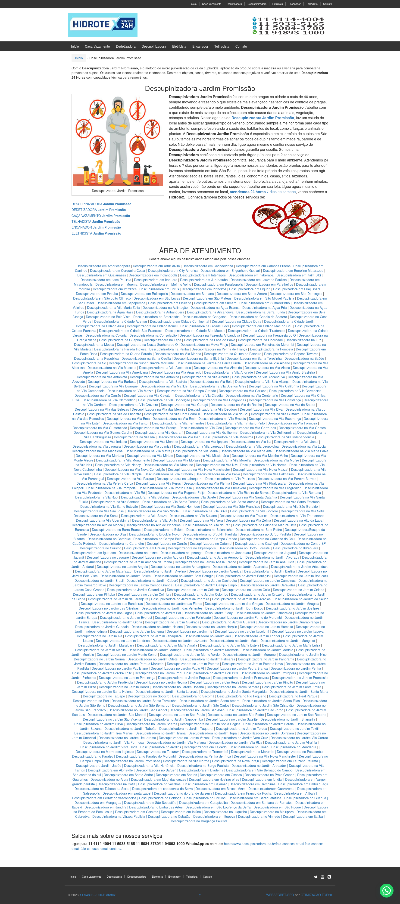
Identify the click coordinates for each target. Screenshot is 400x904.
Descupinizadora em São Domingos (296, 293)
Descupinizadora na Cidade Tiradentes (256, 330)
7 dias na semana (263, 191)
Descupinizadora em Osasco (221, 774)
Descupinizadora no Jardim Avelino (160, 571)
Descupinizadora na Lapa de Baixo (210, 339)
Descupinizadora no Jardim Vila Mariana (176, 742)
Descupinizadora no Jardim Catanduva (135, 589)
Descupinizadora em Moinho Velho (166, 284)
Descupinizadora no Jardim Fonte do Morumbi (248, 617)
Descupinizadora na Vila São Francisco (231, 506)
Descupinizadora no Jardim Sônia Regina (210, 723)
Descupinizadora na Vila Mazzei (130, 390)
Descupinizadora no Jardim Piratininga (127, 677)
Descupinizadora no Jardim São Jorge (255, 710)
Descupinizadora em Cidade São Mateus (195, 330)
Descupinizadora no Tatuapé (104, 696)
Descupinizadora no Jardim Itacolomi (242, 631)
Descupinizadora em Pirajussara (297, 289)
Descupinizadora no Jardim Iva (99, 636)
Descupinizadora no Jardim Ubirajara (267, 733)
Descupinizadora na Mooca (94, 344)
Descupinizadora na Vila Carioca (242, 390)
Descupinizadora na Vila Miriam (150, 455)
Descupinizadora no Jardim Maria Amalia (167, 645)
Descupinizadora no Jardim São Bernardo (138, 705)
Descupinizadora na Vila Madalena (97, 451)
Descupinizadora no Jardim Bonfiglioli (243, 575)
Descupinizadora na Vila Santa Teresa (170, 501)
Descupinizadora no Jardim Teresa (241, 728)
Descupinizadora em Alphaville (110, 770)
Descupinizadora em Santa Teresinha (254, 358)
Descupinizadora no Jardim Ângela (122, 566)
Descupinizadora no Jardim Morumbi (249, 654)
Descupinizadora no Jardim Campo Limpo (206, 585)
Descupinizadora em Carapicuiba (203, 802)
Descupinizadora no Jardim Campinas (268, 580)
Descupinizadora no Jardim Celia (246, 589)
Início (194, 4)
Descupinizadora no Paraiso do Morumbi (146, 756)
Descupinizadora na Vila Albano (267, 363)
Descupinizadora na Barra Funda (261, 312)
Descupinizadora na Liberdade (261, 339)
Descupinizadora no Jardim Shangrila (287, 719)
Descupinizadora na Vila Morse (276, 460)
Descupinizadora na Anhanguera (160, 312)
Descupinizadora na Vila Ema (128, 418)
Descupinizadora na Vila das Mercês (158, 409)
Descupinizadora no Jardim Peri (158, 673)
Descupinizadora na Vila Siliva (205, 511)
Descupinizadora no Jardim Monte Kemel (127, 654)
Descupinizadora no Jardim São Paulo (177, 714)
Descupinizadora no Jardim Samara (233, 686)
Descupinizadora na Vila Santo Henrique (170, 506)
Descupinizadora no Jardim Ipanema (137, 631)
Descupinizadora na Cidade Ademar (121, 321)
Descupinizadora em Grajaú (144, 548)
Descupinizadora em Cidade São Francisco (131, 330)
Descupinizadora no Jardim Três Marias (103, 733)
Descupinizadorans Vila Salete (194, 497)
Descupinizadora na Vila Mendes (154, 441)
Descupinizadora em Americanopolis (104, 265)
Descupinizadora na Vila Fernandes (178, 423)
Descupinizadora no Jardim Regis (214, 682)
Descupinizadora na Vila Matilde (164, 386)
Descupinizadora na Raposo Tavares (291, 353)
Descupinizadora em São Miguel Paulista (264, 298)
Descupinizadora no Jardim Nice (303, 654)
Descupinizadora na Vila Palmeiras (268, 474)
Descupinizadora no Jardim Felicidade (183, 617)
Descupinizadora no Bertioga (160, 798)
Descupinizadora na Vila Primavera (220, 488)
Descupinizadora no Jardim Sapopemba (173, 719)
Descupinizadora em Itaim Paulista (106, 279)
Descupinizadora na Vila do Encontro (114, 414)
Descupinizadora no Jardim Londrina (123, 640)
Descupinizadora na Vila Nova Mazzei (260, 469)
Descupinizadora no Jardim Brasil (99, 580)
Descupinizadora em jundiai (262, 779)
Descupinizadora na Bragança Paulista (199, 821)
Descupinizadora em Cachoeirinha (208, 265)
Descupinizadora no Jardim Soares (151, 723)
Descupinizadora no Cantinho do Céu (267, 538)
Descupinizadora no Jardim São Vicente (112, 719)
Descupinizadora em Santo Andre (128, 774)
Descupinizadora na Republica (96, 358)
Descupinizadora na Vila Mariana (100, 455)
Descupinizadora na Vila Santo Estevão (109, 506)
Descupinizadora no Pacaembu (300, 751)
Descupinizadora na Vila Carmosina (295, 390)
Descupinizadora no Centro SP (303, 543)
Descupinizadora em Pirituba (97, 293)
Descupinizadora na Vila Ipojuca (204, 441)
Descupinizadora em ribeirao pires (214, 779)
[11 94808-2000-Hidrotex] (103, 24)
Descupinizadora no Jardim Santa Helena (102, 691)
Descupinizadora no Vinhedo (259, 816)
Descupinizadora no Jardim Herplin (211, 626)
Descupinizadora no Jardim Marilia (100, 649)
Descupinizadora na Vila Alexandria (165, 367)
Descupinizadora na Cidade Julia (100, 326)
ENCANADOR (96, 227)
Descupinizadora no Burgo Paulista (265, 534)
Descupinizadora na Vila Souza (144, 515)
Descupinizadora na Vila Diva (261, 409)
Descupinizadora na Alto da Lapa (298, 520)
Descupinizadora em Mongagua (98, 802)
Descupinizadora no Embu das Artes (156, 807)
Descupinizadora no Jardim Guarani (228, 622)
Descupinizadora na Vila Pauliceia (230, 478)
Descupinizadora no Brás (108, 534)
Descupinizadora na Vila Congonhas (219, 400)
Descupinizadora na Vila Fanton (126, 423)
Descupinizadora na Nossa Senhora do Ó (147, 344)
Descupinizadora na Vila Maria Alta (246, 451)
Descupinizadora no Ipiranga (181, 552)
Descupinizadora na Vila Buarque (113, 386)
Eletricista (277, 4)
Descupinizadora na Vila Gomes (302, 427)
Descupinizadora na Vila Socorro (254, 511)
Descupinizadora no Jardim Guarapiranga (288, 622)
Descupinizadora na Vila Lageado (198, 446)
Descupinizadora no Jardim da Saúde (300, 599)
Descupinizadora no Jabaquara (228, 552)
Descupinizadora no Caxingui (256, 543)
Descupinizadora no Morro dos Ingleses (105, 751)
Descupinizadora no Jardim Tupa (212, 733)
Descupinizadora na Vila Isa (251, 441)
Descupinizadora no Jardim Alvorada (272, 557)
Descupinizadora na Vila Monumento (123, 460)
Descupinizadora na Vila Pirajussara (259, 483)
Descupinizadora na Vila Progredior (275, 488)
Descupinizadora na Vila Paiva (218, 474)
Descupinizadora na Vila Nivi (217, 464)
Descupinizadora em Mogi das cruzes (158, 779)
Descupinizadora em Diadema (201, 770)
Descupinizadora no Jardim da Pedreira (180, 599)
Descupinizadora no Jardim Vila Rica (235, 742)
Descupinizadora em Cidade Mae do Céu (262, 326)
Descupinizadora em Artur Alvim (157, 265)
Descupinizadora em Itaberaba (251, 275)
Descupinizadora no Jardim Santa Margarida (234, 691)
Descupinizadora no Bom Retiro (258, 529)
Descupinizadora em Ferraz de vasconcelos (104, 798)
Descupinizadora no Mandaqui (293, 747)
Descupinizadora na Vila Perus (158, 483)
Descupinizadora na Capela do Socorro (258, 316)
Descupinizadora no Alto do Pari (206, 525)
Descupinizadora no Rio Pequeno (241, 696)
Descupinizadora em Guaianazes (101, 275)
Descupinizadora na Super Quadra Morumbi (141, 363)
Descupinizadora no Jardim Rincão (267, 682)
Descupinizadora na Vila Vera (201, 520)
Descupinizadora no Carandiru (121, 543)
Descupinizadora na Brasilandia (156, 316)
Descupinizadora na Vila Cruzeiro (134, 404)
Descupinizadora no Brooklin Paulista (209, 534)
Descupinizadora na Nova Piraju (235, 760)
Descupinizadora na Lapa (162, 339)
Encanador (294, 4)
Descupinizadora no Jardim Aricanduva (299, 566)
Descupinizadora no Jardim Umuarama (127, 737)
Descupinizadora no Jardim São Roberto (296, 714)
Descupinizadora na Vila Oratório (168, 474)
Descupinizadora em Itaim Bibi (299, 275)
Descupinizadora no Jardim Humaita (266, 626)
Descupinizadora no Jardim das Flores (174, 603)
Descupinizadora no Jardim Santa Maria (298, 691)
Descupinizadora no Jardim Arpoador (258, 765)
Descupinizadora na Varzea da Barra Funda (208, 363)
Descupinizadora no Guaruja (305, 798)
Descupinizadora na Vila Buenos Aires (218, 386)
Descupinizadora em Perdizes (115, 289)
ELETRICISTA (96, 233)
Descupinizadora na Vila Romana (296, 492)
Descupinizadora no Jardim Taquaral (186, 728)
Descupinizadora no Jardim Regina (161, 682)
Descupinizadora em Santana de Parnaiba (262, 802)
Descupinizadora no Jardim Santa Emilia (291, 686)
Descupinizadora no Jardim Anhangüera (180, 566)
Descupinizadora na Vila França (153, 427)
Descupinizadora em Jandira (105, 807)
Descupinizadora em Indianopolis (153, 275)
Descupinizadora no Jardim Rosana (178, 686)
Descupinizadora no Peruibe (205, 798)
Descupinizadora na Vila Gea (200, 427)
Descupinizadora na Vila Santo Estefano (290, 501)
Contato (327, 4)
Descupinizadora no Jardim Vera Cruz (240, 737)
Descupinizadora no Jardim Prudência (105, 682)
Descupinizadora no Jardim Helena (157, 626)
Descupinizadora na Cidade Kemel (152, 326)
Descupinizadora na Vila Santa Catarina (248, 497)
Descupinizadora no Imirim (138, 552)
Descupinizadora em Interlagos (203, 275)
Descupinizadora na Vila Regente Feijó (176, 492)
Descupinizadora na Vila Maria (195, 451)
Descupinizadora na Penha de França (220, 349)
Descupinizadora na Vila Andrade (228, 372)
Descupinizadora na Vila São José (99, 511)
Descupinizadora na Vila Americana (122, 372)
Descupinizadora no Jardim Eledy (208, 612)
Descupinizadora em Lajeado (205, 747)
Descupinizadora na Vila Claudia (199, 395)
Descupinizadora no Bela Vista (108, 316)
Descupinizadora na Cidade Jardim (290, 321)
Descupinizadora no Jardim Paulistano (120, 668)
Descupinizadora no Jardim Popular (184, 677)
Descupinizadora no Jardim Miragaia (292, 603)
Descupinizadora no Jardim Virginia (291, 742)
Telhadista (312, 4)
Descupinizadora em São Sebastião (150, 802)
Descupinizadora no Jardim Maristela (211, 649)
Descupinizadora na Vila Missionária (202, 455)
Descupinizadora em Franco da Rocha (243, 793)
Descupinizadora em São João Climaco (102, 298)
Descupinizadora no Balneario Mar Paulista (264, 525)
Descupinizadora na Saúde (304, 358)
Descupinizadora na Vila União (154, 520)
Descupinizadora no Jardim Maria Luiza (291, 645)
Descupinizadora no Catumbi (211, 543)
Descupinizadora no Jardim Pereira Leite (102, 673)
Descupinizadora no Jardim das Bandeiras (112, 603)
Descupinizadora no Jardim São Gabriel (138, 710)
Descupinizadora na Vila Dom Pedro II (172, 414)
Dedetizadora (234, 4)
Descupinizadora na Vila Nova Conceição (135, 469)
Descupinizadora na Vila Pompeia (111, 488)
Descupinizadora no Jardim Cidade (298, 589)
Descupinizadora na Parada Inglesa (120, 349)
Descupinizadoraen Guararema (271, 788)
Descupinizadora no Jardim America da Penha (138, 562)
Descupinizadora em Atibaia (294, 793)
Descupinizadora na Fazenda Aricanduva (210, 335)
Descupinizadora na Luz (303, 339)
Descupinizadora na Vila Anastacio (176, 372)
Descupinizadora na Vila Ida (134, 437)
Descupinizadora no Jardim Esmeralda (263, 612)
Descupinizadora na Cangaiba (204, 316)
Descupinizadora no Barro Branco (116, 529)
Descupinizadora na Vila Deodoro (212, 409)
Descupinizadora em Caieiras (136, 811)
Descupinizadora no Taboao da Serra (102, 788)
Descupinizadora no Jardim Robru (124, 686)
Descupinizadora (256, 4)
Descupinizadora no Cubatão (169, 816)
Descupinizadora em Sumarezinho (264, 302)
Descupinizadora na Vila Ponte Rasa (165, 488)
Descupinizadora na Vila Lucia (303, 446)
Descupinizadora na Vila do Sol (225, 414)
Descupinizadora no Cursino (100, 548)
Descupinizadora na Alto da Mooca (97, 525)
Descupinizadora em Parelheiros (269, 284)
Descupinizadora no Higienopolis (192, 548)
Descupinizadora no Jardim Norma (99, 659)
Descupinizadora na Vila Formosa (292, 423)
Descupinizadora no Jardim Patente (193, 663)
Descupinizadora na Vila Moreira (227, 460)
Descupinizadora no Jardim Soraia (268, 723)
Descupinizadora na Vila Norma (263, 464)
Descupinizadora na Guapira (120, 339)
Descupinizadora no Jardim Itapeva (298, 631)
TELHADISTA (96, 221)
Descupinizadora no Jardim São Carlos (200, 705)
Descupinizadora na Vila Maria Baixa (301, 451)
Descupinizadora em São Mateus (207, 298)
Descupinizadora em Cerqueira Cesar (118, 270)
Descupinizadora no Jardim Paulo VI (177, 668)
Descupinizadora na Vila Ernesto (222, 418)
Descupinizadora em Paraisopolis (218, 284)
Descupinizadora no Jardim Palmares (207, 659)
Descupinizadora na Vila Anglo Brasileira (285, 372)
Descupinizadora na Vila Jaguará (96, 446)
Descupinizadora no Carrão (167, 543)
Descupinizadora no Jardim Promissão (300, 677)
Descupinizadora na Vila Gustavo (275, 414)
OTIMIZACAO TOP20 (316, 894)
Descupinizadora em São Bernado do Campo (259, 770)
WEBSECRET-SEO (280, 894)
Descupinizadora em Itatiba (303, 816)
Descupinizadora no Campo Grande (210, 538)
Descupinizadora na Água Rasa (110, 312)
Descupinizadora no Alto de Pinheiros (153, 525)
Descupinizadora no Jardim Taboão (130, 728)
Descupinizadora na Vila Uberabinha (102, 520)
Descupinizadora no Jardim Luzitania (180, 640)
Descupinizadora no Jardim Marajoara (106, 645)
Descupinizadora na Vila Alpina (268, 367)
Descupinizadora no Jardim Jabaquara (153, 636)
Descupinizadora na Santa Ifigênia (199, 358)
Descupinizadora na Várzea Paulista (118, 816)
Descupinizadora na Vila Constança (275, 400)
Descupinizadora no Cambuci (109, 538)
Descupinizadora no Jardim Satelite (232, 719)
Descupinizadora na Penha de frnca (204, 756)
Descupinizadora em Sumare (215, 302)
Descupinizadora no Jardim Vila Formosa (113, 742)
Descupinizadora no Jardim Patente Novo (252, 663)
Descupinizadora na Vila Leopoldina (252, 446)
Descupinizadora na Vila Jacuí (296, 441)
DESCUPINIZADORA (101, 203)
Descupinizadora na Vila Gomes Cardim (103, 432)
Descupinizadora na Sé (89, 363)
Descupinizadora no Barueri (156, 770)
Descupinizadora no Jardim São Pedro (236, 714)
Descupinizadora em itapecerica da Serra (162, 788)
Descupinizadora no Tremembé (205, 751)
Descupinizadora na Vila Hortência (149, 765)
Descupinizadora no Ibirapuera (295, 548)
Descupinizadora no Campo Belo (157, 538)
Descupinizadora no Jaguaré (108, 557)
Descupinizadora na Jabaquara (180, 478)
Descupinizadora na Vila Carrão (98, 395)
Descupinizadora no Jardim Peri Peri (211, 673)
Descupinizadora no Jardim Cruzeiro (257, 594)
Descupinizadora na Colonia (106, 335)
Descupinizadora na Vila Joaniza (147, 446)
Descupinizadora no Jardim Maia (233, 640)
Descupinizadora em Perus (159, 289)
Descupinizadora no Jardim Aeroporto (215, 557)
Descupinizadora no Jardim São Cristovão (263, 705)
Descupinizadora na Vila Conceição (164, 400)
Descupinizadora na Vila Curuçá (185, 404)
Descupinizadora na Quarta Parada (126, 353)
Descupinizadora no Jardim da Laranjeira (118, 599)
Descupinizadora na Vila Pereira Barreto (287, 478)
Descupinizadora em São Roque (277, 807)
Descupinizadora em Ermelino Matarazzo (293, 270)
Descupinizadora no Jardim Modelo (267, 649)
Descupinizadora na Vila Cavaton (148, 395)
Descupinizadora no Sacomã (193, 696)
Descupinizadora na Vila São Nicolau (154, 511)
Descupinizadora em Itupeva (214, 816)
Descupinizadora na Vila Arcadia (206, 377)
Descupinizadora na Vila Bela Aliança (262, 381)
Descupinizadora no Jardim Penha (296, 668)
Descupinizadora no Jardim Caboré (152, 580)
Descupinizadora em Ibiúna (181, 811)
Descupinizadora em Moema (116, 284)
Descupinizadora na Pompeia (271, 349)
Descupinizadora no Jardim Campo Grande (140, 585)
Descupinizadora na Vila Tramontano (297, 515)
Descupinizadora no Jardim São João (197, 710)
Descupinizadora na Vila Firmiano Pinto (236, 423)
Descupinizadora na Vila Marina (178, 353)
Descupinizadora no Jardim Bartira (269, 571)
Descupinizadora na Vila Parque (130, 478)
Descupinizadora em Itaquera (155, 279)
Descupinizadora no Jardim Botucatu (301, 575)
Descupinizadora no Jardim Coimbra (144, 594)
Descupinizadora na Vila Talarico (244, 515)
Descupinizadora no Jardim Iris (189, 631)
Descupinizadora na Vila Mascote (112, 367)
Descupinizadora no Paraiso (92, 756)
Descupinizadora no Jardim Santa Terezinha (144, 700)
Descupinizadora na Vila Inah (179, 437)
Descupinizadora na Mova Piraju (204, 344)
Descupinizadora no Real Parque (293, 696)
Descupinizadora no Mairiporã (272, 811)
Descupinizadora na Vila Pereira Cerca (104, 483)
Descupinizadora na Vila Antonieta (102, 377)
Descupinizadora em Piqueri (249, 289)
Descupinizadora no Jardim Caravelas (267, 585)
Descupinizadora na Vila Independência (285, 437)
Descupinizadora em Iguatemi (94, 552)
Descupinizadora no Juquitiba (225, 811)
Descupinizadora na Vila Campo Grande (186, 390)
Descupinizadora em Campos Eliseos (263, 265)
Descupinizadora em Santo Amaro (242, 293)
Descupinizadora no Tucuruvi (158, 751)
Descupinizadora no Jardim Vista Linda (109, 747)
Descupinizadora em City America (173, 270)
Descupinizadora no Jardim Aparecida (240, 566)
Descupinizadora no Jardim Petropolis (268, 673)
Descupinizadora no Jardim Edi (158, 612)
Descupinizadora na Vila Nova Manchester (199, 469)
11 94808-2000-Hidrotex (98, 894)
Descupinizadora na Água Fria (264, 307)
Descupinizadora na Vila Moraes (176, 460)
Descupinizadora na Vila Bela (211, 381)
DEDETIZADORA (99, 209)
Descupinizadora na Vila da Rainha (237, 404)
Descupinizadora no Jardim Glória (117, 622)
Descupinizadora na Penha (169, 349)
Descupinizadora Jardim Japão (98, 765)
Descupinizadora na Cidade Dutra (237, 321)
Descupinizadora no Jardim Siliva (98, 723)
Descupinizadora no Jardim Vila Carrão (299, 737)
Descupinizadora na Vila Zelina (248, 520)
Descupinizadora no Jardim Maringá (154, 649)
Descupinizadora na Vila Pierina (207, 483)
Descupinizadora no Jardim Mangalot (287, 640)
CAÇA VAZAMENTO (101, 215)
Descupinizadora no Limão (249, 747)
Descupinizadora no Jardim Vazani (184, 737)
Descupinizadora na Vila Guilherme (212, 432)
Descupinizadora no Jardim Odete (153, 659)
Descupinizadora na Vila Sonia (96, 515)
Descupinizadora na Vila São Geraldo (290, 506)
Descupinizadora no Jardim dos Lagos (104, 612)
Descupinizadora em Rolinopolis (144, 293)
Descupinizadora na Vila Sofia (303, 511)
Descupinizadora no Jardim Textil (294, 728)
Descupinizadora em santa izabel (127, 793)
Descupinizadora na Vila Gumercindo (100, 427)
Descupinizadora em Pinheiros (204, 289)
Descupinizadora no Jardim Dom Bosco (234, 608)
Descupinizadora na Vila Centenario (251, 395)
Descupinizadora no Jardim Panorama (266, 659)
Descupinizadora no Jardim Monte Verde (190, 654)
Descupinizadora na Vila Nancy (118, 464)
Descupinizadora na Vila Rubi (96, 497)
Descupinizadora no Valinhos (159, 784)
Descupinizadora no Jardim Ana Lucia (266, 562)
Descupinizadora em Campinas (252, 784)
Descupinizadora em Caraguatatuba (254, 798)
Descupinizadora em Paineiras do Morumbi (263, 344)
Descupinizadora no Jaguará (275, 552)
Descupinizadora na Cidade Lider (205, 326)
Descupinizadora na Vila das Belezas (102, 409)
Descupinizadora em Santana (192, 293)
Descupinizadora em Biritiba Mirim (221, 788)
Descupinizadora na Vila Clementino (108, 400)
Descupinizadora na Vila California (274, 386)
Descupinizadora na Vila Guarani (159, 432)
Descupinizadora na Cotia (116, 784)
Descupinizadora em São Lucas (157, 298)
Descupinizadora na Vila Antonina (154, 377)
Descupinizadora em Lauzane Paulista (259, 279)
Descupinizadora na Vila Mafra (148, 451)
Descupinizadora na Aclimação (165, 307)
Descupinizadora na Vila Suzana (193, 515)
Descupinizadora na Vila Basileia (163, 381)
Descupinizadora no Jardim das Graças (234, 603)
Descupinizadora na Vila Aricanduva (258, 377)
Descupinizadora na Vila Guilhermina (267, 432)
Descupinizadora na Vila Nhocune (168, 464)
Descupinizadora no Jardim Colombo (201, 594)
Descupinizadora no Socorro (148, 696)
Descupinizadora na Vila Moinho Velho (260, 455)
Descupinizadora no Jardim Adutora (158, 557)
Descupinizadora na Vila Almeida (218, 367)
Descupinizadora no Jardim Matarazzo (103, 571)
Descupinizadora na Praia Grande (269, 774)
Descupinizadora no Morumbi (252, 751)
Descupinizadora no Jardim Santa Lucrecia (166, 691)
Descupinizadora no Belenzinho (209, 529)
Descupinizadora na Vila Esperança (275, 418)
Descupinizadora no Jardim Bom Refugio (183, 575)
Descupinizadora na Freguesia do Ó (269, 335)
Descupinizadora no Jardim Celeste (193, 589)
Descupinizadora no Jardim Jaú (207, 636)
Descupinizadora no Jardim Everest (126, 617)
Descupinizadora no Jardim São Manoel (117, 714)
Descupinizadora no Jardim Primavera (241, 677)
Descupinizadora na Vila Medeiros (228, 437)
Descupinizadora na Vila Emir (174, 418)
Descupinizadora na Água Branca (215, 307)
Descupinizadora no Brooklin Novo (154, 534)
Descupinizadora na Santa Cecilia (146, 358)
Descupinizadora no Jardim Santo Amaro (209, 700)
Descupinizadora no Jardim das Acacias (241, 599)
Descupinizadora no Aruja (109, 779)
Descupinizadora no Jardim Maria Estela (229, 645)
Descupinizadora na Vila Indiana (103, 441)
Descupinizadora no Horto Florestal (244, 548)
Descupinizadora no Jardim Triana (160, 733)
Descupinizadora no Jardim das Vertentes (172, 608)
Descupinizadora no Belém (164, 529)
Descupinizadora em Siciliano (169, 302)
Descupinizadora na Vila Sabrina (145, 497)
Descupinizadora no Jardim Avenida (215, 571)
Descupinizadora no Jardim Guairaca (172, 622)
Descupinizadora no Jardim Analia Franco (205, 562)
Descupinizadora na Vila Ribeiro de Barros (238, 492)
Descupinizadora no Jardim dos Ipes (292, 608)
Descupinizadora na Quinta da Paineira (232, 353)
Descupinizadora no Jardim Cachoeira (209, 580)
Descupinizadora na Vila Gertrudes (250, 427)
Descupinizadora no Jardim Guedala (102, 626)
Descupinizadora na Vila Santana (115, 501)
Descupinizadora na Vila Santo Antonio (229, 501)
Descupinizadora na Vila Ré (124, 492)
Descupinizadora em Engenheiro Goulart (230, 270)
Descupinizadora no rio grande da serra (183, 793)
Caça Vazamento (211, 4)
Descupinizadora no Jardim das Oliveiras (109, 608)
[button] (387, 891)
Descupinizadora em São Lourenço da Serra (218, 807)
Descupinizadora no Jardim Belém (125, 575)
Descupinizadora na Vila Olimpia (118, 474)
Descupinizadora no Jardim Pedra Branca (237, 668)
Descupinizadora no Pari (91, 700)
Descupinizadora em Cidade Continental (180, 321)
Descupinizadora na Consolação (153, 335)
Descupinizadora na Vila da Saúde (290, 404)
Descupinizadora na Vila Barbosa (112, 381)
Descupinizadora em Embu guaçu (303, 784)
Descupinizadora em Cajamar (205, 784)
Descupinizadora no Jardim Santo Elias (271, 700)
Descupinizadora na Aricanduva (210, 312)
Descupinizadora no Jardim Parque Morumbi (131, 663)
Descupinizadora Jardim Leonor (257, 636)
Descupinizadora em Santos (176, 774)
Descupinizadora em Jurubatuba (204, 279)
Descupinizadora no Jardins (160, 747)
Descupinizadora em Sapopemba (121, 302)
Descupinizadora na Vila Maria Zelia (113, 307)
